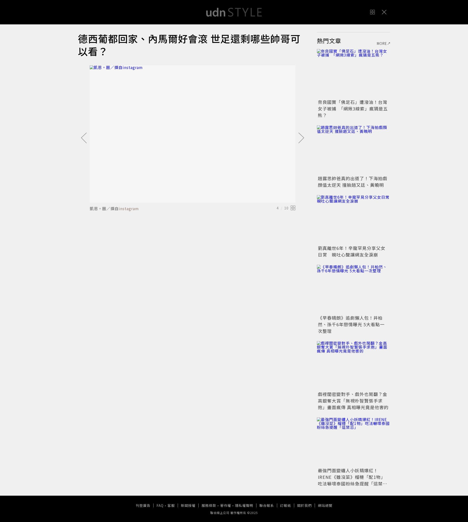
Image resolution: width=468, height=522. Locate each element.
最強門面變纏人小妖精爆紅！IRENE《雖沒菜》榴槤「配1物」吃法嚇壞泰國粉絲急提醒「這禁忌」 (351, 480)
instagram (129, 208)
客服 (171, 505)
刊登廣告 (143, 505)
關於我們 (304, 505)
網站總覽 (325, 505)
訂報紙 (285, 505)
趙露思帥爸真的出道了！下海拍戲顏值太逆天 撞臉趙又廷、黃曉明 (352, 181)
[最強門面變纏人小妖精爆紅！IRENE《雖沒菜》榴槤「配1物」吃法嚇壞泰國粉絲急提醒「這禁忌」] (353, 441)
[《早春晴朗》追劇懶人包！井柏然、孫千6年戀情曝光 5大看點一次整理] (353, 289)
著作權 (225, 505)
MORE (382, 43)
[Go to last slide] (84, 138)
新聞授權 (188, 505)
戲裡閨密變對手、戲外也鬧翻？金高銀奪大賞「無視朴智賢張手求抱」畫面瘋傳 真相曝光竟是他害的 (353, 400)
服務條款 (209, 505)
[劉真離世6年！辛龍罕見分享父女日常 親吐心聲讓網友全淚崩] (353, 219)
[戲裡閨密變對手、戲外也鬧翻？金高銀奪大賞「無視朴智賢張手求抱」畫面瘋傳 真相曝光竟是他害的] (353, 365)
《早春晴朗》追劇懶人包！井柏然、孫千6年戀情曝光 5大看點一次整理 (351, 324)
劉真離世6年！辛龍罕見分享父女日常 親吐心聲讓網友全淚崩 (351, 251)
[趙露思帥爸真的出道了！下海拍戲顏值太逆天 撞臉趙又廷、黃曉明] (353, 149)
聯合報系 (266, 505)
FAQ (160, 505)
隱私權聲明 (244, 505)
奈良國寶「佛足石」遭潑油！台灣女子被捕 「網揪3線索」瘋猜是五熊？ (353, 108)
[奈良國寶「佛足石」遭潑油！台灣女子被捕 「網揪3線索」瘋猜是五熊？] (353, 73)
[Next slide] (301, 138)
